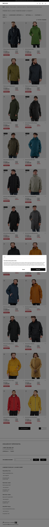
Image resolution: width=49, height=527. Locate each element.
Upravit (23, 269)
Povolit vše (38, 269)
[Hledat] (37, 3)
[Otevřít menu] (45, 3)
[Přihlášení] (40, 3)
